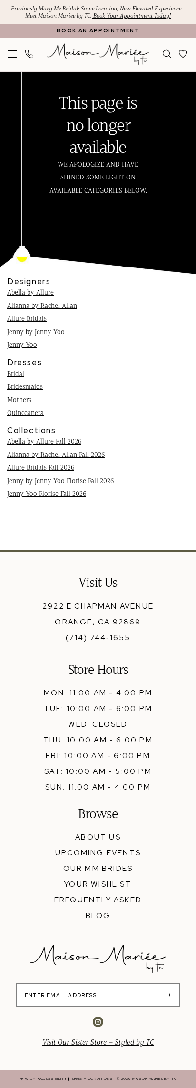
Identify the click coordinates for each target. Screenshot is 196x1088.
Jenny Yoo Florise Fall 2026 (46, 493)
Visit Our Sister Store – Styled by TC (98, 1042)
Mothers (19, 400)
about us (98, 837)
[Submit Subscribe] (168, 995)
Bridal (15, 373)
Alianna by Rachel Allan (42, 305)
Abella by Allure (30, 292)
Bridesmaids (25, 386)
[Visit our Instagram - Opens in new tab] (98, 1022)
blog (98, 915)
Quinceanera (25, 412)
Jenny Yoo (22, 344)
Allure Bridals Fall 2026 (40, 467)
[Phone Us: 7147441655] (29, 54)
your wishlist (98, 884)
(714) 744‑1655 (98, 638)
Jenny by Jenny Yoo (36, 331)
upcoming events (98, 853)
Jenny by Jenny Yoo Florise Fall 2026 (60, 480)
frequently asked (98, 900)
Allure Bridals (27, 318)
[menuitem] (12, 54)
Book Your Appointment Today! (131, 15)
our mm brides (98, 868)
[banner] (98, 54)
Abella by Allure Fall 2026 (44, 441)
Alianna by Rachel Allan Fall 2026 (56, 454)
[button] (12, 54)
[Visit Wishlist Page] (184, 54)
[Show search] (167, 54)
